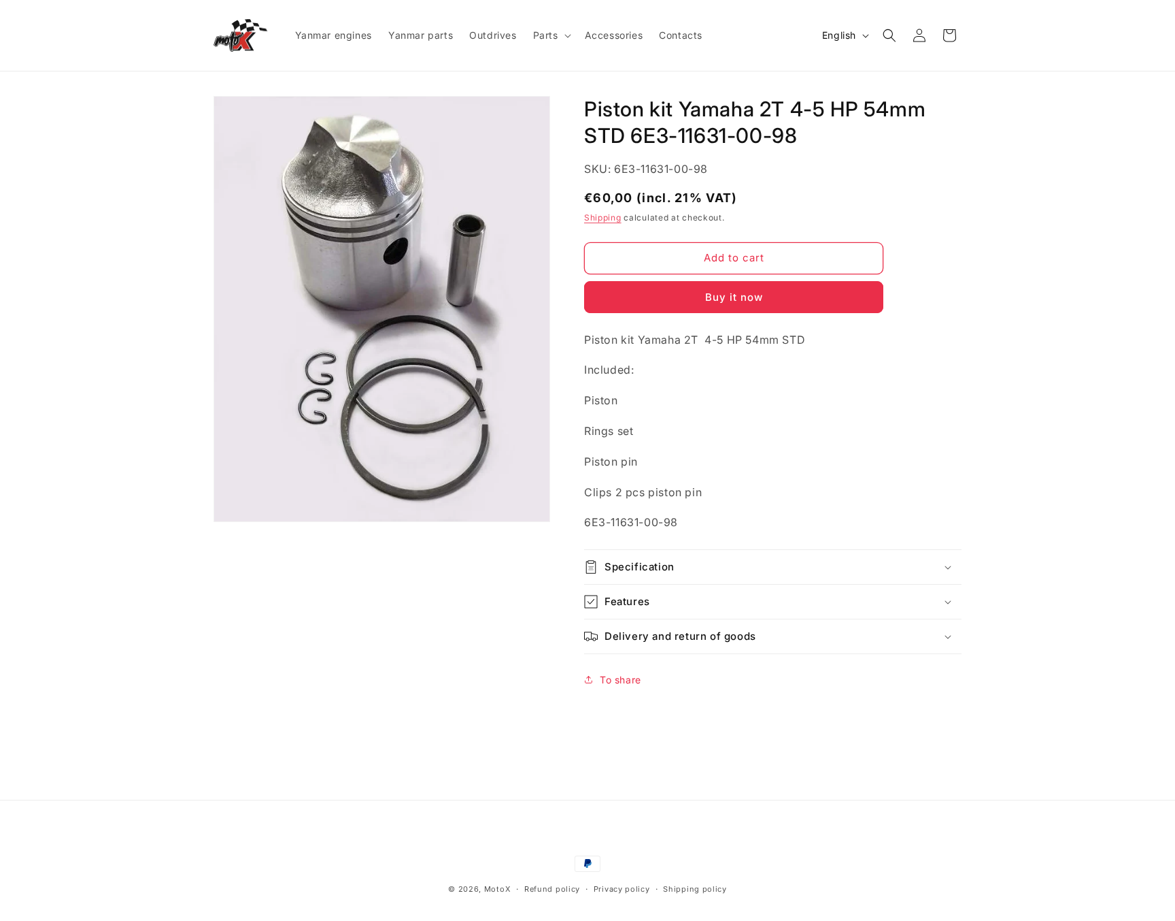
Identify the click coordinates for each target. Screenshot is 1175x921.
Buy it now (734, 297)
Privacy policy (622, 889)
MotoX (497, 889)
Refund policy (552, 889)
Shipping (602, 217)
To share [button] (620, 679)
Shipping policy (695, 889)
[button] (551, 35)
